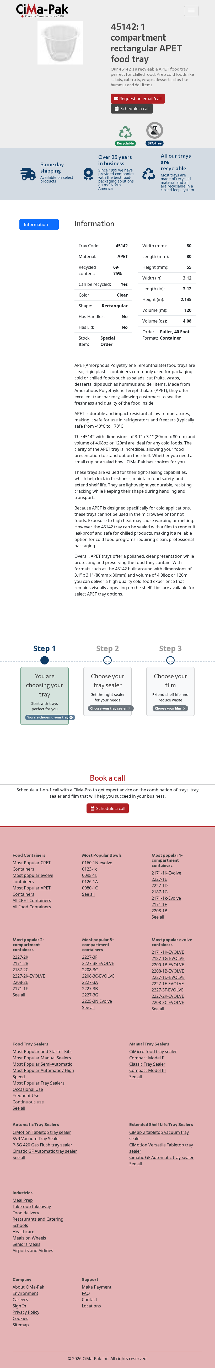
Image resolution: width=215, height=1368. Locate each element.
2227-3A (90, 982)
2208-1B (159, 911)
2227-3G (90, 995)
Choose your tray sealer (108, 708)
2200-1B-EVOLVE (168, 965)
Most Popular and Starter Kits (42, 1051)
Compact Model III (147, 1070)
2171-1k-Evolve (166, 898)
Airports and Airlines (33, 1250)
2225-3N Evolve (97, 1001)
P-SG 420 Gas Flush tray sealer (42, 1145)
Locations (91, 1306)
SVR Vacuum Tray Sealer (36, 1138)
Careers (20, 1299)
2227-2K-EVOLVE (29, 976)
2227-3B (90, 988)
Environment (25, 1293)
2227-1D (160, 885)
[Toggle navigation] (191, 11)
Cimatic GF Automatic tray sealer (45, 1151)
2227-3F (89, 957)
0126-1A (90, 881)
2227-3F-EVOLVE (98, 963)
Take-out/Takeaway (32, 1206)
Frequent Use (26, 1095)
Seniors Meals (26, 1244)
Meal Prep (23, 1200)
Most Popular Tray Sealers (38, 1083)
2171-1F (159, 904)
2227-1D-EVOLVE (168, 977)
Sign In (19, 1306)
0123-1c (89, 869)
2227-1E (159, 879)
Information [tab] (36, 224)
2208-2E (20, 982)
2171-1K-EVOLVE (168, 952)
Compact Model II (146, 1058)
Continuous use (28, 1102)
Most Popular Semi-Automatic (42, 1064)
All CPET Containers (32, 900)
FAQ (86, 1293)
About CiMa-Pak (28, 1287)
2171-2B (20, 963)
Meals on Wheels (29, 1238)
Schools (20, 1225)
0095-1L (89, 875)
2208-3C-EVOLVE (98, 976)
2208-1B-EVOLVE (168, 971)
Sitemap (21, 1325)
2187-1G (160, 892)
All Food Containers (32, 907)
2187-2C (20, 970)
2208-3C (90, 970)
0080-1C (90, 888)
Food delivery (26, 1213)
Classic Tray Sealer (147, 1064)
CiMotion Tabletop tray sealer (42, 1132)
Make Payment (96, 1287)
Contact (89, 1299)
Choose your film (168, 708)
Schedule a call (134, 108)
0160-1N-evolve (97, 863)
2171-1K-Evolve (166, 873)
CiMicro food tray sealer (153, 1051)
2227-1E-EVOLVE (168, 983)
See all (88, 894)
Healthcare (23, 1232)
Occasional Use (28, 1089)
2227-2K (20, 957)
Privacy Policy (26, 1312)
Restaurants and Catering (38, 1219)
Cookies (20, 1318)
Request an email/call (140, 98)
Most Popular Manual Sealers (42, 1058)
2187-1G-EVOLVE (168, 958)
